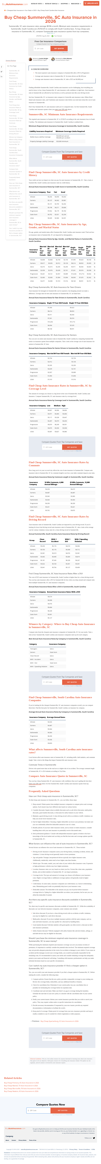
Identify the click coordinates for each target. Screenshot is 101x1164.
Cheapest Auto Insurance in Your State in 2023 (21, 10)
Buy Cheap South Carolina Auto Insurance (51, 10)
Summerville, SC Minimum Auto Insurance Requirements (14, 74)
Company (9, 1136)
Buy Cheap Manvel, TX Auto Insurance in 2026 (21, 1086)
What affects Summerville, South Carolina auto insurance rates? (15, 162)
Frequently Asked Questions (14, 179)
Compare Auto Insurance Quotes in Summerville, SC (15, 171)
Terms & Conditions (84, 1149)
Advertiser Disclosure (11, 60)
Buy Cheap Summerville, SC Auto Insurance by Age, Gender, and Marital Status (16, 96)
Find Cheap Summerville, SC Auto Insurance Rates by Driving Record (16, 130)
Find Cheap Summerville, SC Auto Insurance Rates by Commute (16, 119)
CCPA (93, 1149)
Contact (14, 1140)
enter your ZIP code (61, 109)
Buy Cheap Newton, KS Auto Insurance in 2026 (21, 1091)
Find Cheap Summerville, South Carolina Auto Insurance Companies (16, 151)
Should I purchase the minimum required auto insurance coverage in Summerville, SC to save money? (16, 219)
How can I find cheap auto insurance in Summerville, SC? (15, 185)
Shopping (64, 3)
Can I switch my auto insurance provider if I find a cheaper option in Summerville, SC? (16, 231)
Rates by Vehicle (51, 3)
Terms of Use (65, 52)
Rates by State (36, 3)
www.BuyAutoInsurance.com (29, 1149)
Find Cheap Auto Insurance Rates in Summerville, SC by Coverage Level (15, 108)
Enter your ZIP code (35, 784)
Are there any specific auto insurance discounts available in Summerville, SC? (16, 205)
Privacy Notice (22, 1140)
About (7, 1140)
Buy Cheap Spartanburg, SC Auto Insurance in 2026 (60, 1021)
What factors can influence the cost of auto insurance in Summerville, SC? (15, 195)
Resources (75, 3)
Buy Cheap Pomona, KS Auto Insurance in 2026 (21, 1083)
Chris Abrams (67, 58)
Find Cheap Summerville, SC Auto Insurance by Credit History (16, 85)
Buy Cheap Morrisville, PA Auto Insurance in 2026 (22, 1088)
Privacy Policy (73, 1149)
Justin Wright (43, 58)
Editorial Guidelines (35, 1059)
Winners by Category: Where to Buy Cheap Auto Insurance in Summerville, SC (16, 140)
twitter (94, 1138)
